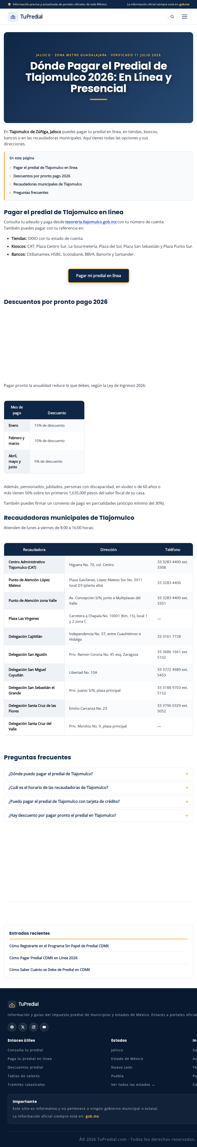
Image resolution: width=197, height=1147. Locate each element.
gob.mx (184, 4)
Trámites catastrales (26, 1084)
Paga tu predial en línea (30, 1058)
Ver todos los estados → (133, 1084)
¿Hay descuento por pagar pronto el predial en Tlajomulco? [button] (62, 815)
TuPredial (31, 16)
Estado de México (127, 1058)
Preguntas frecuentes (30, 192)
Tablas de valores (24, 1076)
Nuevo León (122, 1067)
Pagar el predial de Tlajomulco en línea (45, 167)
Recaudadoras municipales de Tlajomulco (47, 184)
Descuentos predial (25, 1067)
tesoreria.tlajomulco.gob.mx (91, 222)
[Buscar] (172, 16)
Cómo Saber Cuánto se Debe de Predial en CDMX (49, 969)
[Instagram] (33, 1027)
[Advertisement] (98, 343)
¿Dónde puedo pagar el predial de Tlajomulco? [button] (51, 773)
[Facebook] (12, 1027)
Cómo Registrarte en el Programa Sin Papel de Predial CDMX (59, 945)
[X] (22, 1027)
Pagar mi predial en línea (98, 275)
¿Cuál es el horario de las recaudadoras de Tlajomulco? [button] (58, 787)
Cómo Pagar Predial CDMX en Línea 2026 (43, 957)
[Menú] (184, 16)
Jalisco (117, 1050)
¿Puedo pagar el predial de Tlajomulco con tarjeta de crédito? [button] (64, 801)
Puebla (117, 1076)
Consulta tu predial (25, 1050)
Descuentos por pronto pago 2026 (41, 175)
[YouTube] (44, 1027)
